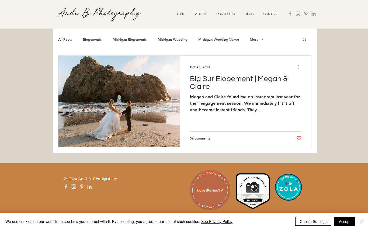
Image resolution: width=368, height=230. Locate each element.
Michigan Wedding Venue (218, 39)
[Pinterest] (306, 14)
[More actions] (300, 67)
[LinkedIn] (314, 14)
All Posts (65, 39)
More (254, 39)
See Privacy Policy (216, 221)
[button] (304, 40)
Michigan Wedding (173, 39)
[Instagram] (298, 14)
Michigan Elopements (130, 39)
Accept (344, 221)
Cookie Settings (313, 221)
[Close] (361, 221)
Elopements (92, 39)
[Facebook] (290, 14)
